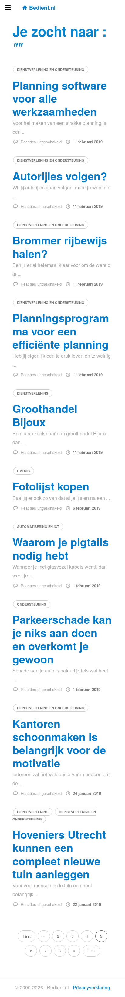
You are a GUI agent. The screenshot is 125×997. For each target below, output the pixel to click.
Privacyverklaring (91, 987)
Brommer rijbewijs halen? (59, 246)
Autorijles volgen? (59, 176)
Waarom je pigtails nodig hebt (60, 548)
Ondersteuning (31, 604)
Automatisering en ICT (38, 526)
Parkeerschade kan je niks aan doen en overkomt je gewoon (62, 639)
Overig (23, 471)
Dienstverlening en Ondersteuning (50, 69)
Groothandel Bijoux (44, 414)
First (27, 936)
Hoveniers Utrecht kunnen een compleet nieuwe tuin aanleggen (59, 854)
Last (91, 950)
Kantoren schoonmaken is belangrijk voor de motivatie (59, 743)
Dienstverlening (33, 393)
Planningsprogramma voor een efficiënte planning (60, 331)
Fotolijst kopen (50, 486)
